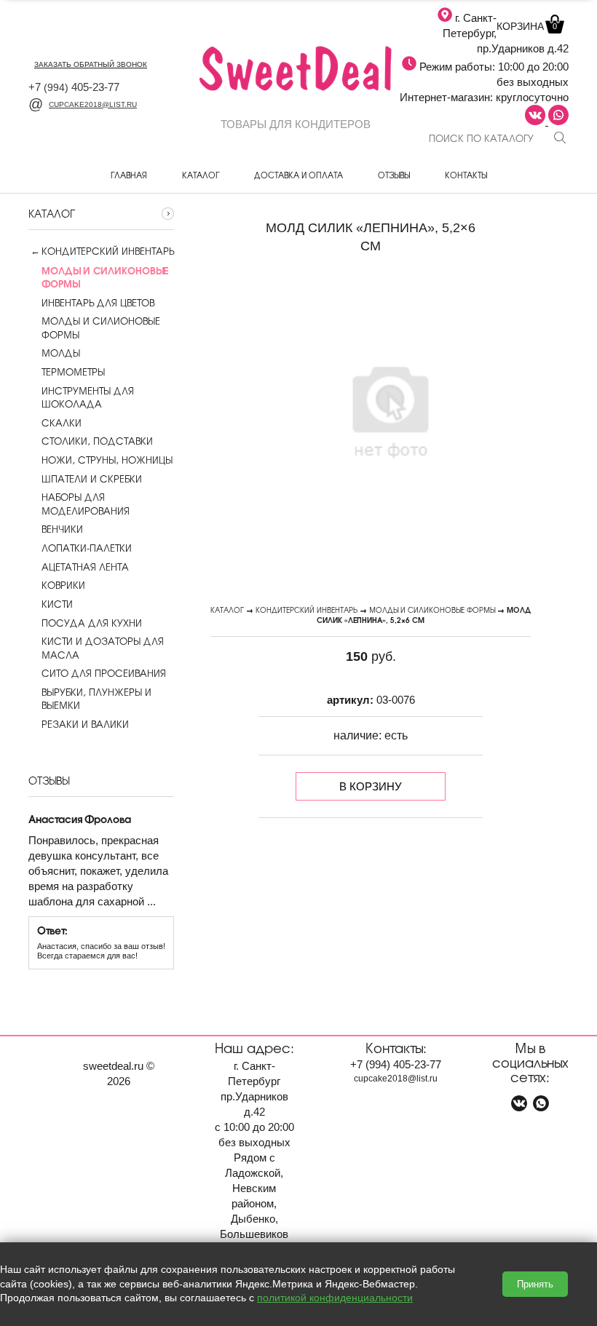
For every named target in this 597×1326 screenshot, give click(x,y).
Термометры (73, 371)
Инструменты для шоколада (87, 397)
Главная (129, 174)
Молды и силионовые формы (100, 327)
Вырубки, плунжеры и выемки (96, 699)
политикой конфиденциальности (335, 1297)
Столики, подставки (97, 441)
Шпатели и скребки (91, 478)
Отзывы (394, 174)
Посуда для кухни (91, 623)
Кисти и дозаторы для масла (102, 648)
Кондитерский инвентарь (107, 251)
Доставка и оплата (298, 174)
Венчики (62, 529)
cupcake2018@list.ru (93, 104)
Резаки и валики (85, 724)
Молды (60, 353)
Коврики (63, 585)
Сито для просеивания (103, 673)
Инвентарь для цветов (97, 302)
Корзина (527, 26)
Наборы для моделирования (85, 504)
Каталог (200, 174)
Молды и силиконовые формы (432, 609)
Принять (535, 1284)
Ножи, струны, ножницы (107, 460)
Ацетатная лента (85, 566)
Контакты (466, 174)
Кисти (57, 604)
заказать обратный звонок (90, 64)
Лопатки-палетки (86, 548)
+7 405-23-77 (73, 87)
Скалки (61, 422)
